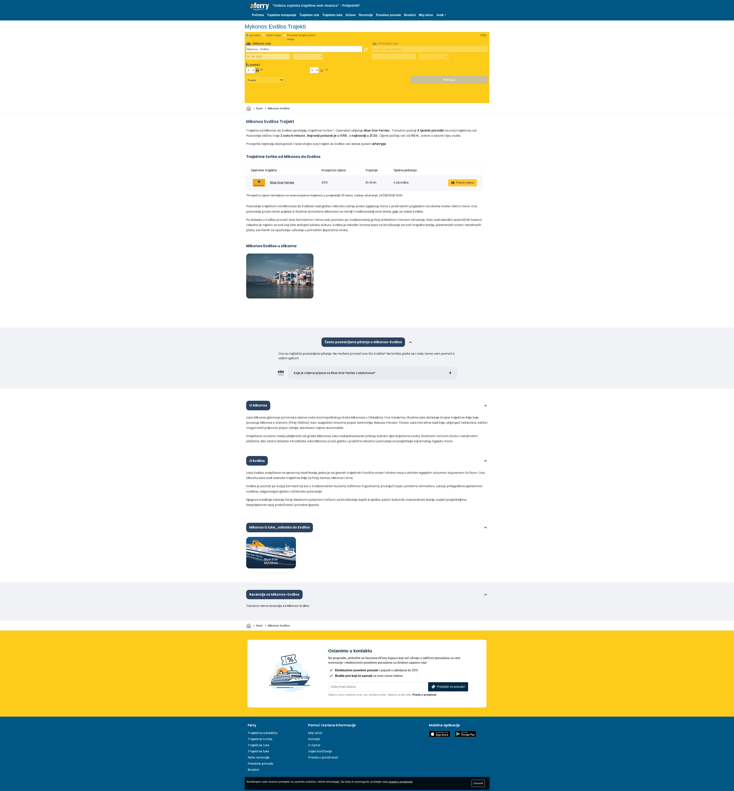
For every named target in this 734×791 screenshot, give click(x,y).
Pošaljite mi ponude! (451, 686)
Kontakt (314, 739)
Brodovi (410, 15)
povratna (255, 35)
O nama (314, 745)
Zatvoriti (478, 783)
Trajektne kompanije (281, 15)
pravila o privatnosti (400, 781)
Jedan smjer (273, 35)
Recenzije (366, 15)
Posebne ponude (388, 15)
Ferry (252, 725)
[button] (441, 15)
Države (351, 15)
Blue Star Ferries (282, 182)
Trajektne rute (309, 15)
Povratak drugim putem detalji (301, 37)
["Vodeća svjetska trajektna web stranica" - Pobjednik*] (259, 6)
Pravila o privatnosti (424, 694)
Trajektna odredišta (262, 733)
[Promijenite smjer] (366, 50)
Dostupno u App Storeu (439, 734)
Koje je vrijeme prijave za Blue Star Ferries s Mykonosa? (334, 373)
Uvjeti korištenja (320, 751)
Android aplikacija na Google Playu (465, 734)
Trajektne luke (332, 15)
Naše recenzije (259, 757)
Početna (258, 15)
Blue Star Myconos (271, 561)
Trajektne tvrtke (260, 739)
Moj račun (426, 15)
